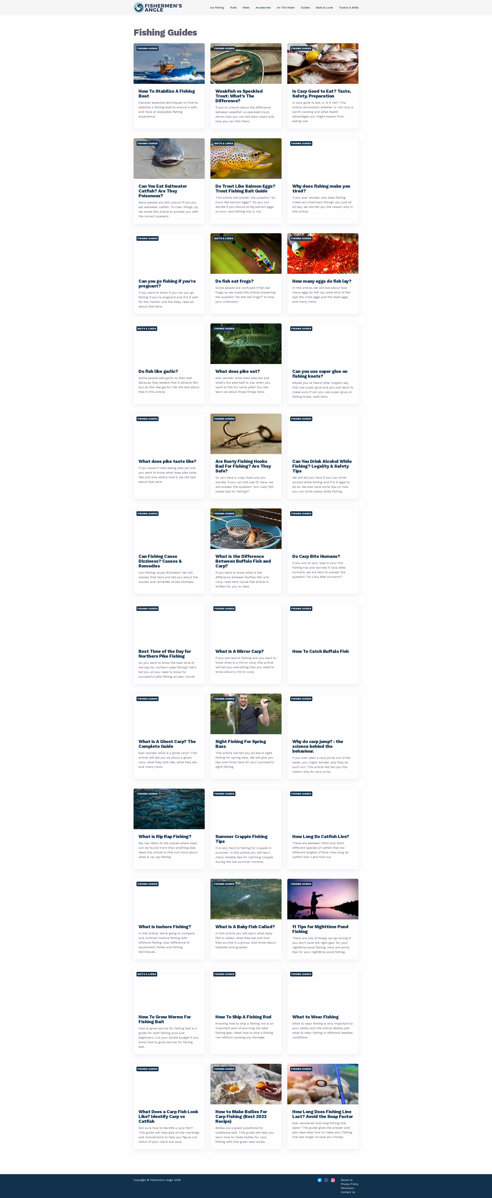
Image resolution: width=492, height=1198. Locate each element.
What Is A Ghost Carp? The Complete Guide (167, 744)
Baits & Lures (223, 143)
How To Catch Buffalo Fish (320, 651)
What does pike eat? (237, 371)
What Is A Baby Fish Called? (245, 926)
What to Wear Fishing (315, 1017)
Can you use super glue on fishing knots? (319, 374)
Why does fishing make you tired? (321, 189)
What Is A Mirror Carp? (239, 651)
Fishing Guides (147, 48)
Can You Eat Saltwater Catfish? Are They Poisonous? (163, 191)
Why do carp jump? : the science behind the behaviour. (317, 746)
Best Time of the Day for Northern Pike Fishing (165, 654)
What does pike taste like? (167, 461)
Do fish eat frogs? (234, 281)
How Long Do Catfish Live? (320, 836)
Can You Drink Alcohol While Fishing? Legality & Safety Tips (322, 466)
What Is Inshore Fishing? (165, 926)
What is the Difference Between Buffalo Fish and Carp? (243, 561)
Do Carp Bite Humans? (316, 556)
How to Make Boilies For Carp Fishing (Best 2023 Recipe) (241, 1116)
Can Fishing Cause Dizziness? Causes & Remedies (160, 561)
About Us (347, 1179)
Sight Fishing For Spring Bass (240, 744)
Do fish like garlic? (158, 371)
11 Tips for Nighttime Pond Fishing (320, 929)
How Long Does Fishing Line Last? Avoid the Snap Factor (322, 1114)
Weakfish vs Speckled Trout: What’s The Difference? (239, 96)
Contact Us (348, 1192)
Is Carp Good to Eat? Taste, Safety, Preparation (321, 94)
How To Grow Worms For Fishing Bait (165, 1019)
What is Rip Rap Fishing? (165, 836)
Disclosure (347, 1188)
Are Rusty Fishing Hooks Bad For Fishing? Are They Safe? (243, 466)
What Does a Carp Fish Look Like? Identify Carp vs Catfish (168, 1116)
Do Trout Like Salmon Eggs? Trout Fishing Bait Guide (245, 189)
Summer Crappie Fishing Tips (241, 839)
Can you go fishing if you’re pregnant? (167, 284)
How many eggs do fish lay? (321, 281)
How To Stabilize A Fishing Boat (167, 94)
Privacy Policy (349, 1184)
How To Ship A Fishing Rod (243, 1017)
